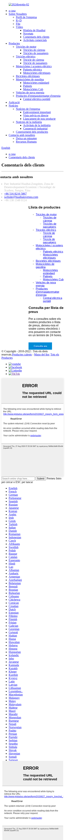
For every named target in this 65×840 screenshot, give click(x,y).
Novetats (28, 33)
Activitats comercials (35, 40)
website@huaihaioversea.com (21, 196)
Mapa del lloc (42, 354)
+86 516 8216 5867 (15, 193)
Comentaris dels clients (36, 36)
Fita (18, 23)
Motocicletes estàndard (36, 82)
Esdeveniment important (37, 112)
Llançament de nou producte (39, 118)
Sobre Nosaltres (18, 13)
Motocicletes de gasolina (30, 79)
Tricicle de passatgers (35, 63)
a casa (12, 10)
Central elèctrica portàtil (36, 99)
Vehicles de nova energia (30, 92)
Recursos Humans (26, 141)
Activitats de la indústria (37, 125)
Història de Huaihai (34, 30)
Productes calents (22, 354)
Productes (14, 43)
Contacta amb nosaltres (22, 135)
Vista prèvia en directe (35, 115)
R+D (19, 20)
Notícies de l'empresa (28, 108)
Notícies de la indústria (29, 122)
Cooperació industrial (35, 128)
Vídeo (19, 27)
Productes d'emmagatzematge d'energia (38, 95)
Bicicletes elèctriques (28, 76)
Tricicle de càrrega (33, 59)
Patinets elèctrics (32, 69)
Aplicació (14, 102)
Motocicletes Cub (33, 89)
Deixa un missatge (26, 138)
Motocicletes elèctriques (36, 72)
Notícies (13, 105)
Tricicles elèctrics (25, 56)
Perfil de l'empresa (26, 17)
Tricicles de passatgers (35, 53)
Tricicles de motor (26, 46)
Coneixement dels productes (32, 131)
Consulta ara (40, 346)
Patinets (27, 86)
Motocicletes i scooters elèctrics (34, 66)
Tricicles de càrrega (34, 49)
